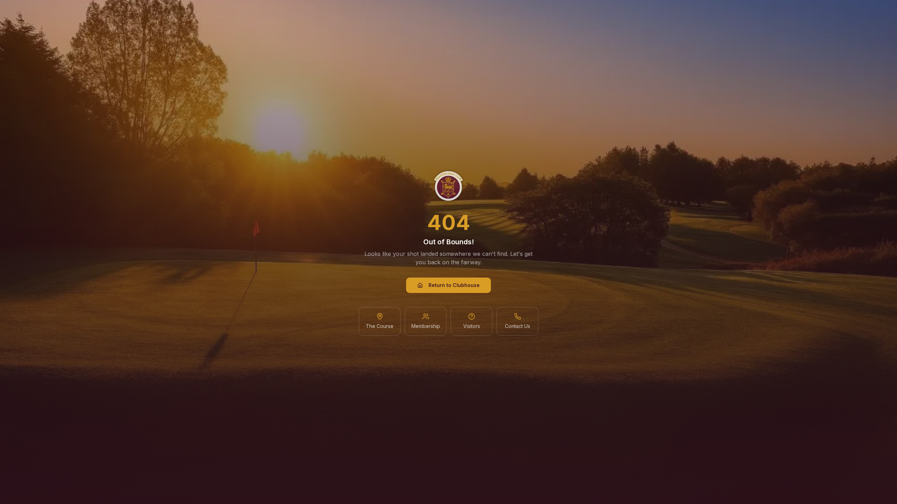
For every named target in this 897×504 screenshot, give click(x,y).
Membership (425, 326)
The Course (379, 326)
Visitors (471, 326)
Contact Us (517, 326)
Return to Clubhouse (454, 285)
